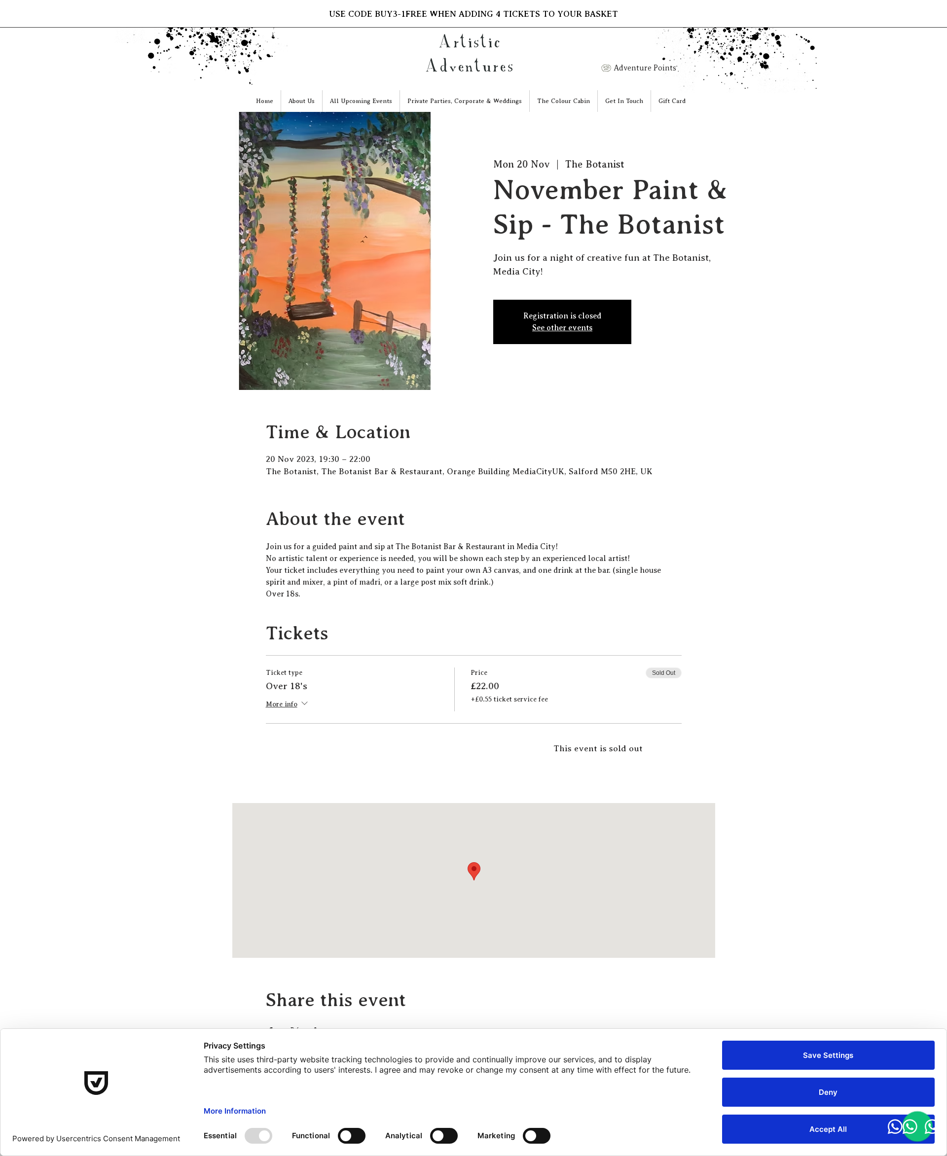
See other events (562, 327)
